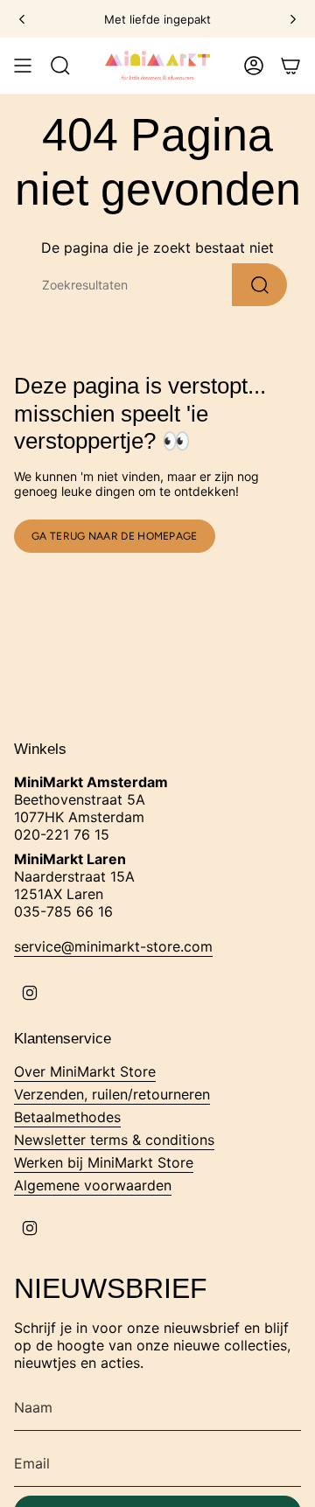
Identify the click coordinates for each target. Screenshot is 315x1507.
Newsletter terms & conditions (114, 1139)
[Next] (293, 19)
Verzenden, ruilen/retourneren (112, 1094)
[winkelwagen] (290, 65)
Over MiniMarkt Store (85, 1071)
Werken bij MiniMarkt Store (103, 1162)
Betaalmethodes (67, 1117)
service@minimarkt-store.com (113, 946)
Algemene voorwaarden (93, 1185)
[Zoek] (259, 284)
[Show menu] (22, 65)
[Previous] (22, 19)
